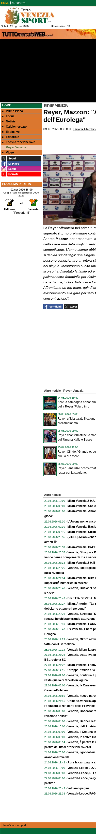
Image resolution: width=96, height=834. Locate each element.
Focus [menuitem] (10, 116)
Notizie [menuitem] (11, 121)
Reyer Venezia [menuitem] (16, 147)
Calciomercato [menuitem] (16, 126)
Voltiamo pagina (78, 788)
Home (6, 105)
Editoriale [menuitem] (12, 137)
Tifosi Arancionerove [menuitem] (20, 142)
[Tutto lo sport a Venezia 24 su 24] (33, 15)
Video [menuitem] (10, 152)
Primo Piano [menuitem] (14, 111)
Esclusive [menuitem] (13, 132)
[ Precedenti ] (21, 212)
